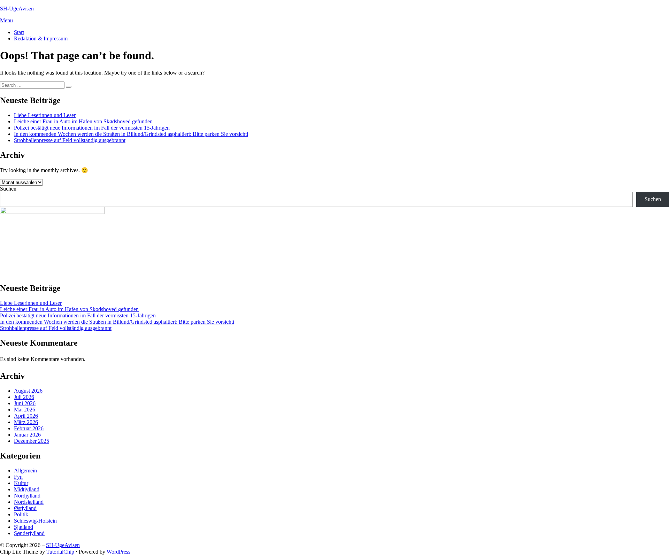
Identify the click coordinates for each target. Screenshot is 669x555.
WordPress (118, 552)
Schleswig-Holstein (35, 521)
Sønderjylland (29, 533)
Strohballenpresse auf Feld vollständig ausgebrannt (69, 140)
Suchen (8, 189)
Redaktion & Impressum (41, 38)
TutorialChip (60, 552)
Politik (21, 514)
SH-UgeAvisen (17, 8)
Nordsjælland (29, 502)
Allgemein (25, 470)
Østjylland (25, 508)
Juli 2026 (24, 397)
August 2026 (28, 391)
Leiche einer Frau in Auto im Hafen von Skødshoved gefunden (83, 121)
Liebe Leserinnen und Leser (45, 115)
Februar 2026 (29, 428)
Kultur (21, 483)
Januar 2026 (27, 435)
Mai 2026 (24, 410)
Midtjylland (26, 489)
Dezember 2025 (31, 441)
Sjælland (23, 527)
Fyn (18, 477)
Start (19, 32)
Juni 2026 (25, 403)
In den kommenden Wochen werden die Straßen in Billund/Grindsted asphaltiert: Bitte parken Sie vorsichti (131, 134)
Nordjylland (27, 496)
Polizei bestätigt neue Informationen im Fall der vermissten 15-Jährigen (92, 128)
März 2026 (26, 422)
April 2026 (26, 416)
